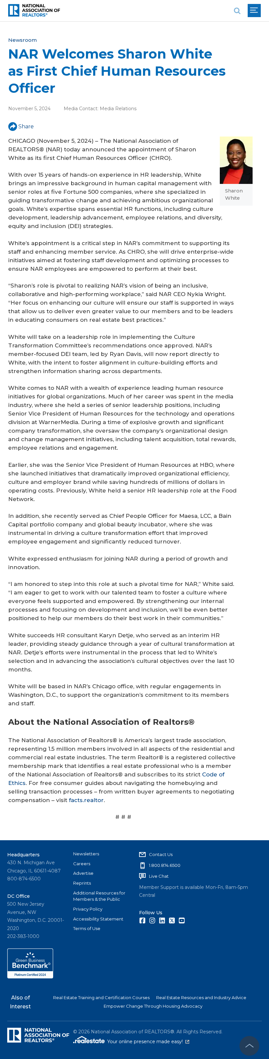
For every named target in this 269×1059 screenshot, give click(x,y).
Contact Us (161, 854)
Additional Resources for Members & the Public (99, 896)
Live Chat (159, 876)
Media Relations (118, 109)
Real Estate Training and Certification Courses (101, 997)
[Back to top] (249, 1046)
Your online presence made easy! (148, 1042)
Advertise (83, 873)
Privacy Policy (87, 909)
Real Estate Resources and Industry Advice (201, 997)
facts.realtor (86, 800)
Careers (81, 863)
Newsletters (86, 853)
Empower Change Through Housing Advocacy (153, 1006)
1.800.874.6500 (164, 865)
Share (26, 126)
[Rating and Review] (30, 977)
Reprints (82, 883)
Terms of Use (86, 928)
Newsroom (22, 40)
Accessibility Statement (98, 918)
